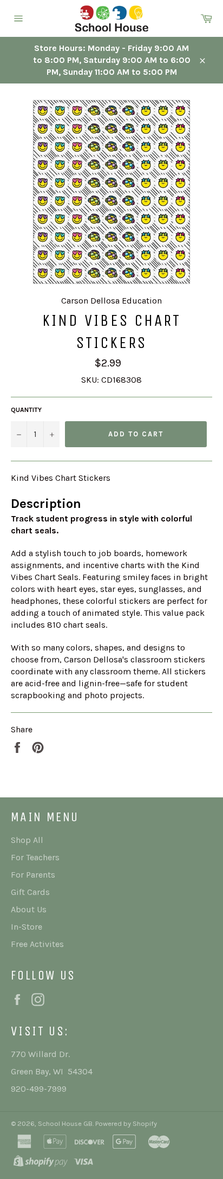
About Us (29, 909)
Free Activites (37, 944)
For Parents (33, 874)
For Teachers (35, 857)
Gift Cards (30, 892)
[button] (111, 504)
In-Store (26, 927)
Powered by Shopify (126, 1123)
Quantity (26, 410)
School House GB (65, 1123)
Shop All (27, 840)
